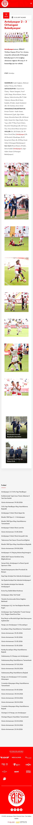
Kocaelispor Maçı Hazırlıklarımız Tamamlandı (16, 629)
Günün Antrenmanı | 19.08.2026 (12, 502)
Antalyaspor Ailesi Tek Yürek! (10, 595)
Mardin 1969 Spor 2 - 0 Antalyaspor (13, 517)
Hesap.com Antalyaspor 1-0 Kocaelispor (14, 625)
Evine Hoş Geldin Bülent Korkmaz (12, 591)
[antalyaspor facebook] (12, 809)
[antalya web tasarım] (10, 822)
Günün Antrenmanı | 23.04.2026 (12, 721)
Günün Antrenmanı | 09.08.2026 (12, 548)
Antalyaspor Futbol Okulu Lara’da (12, 528)
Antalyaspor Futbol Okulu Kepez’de (13, 513)
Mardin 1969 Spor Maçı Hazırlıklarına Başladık (16, 544)
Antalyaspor (9, 49)
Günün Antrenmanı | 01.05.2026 (12, 690)
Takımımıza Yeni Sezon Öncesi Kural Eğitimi (15, 540)
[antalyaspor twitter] (15, 809)
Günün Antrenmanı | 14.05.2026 (12, 637)
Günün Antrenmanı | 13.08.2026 (11, 532)
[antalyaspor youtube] (21, 809)
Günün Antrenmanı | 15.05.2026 (12, 633)
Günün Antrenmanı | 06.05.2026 (12, 668)
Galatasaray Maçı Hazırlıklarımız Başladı (14, 673)
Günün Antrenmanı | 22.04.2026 (12, 725)
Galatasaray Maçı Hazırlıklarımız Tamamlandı (16, 660)
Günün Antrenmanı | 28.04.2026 (12, 702)
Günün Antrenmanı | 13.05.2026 (11, 641)
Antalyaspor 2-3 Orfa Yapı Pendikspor (13, 492)
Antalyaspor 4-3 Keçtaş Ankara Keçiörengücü (16, 552)
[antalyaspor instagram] (18, 809)
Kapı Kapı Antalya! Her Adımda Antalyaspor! (16, 576)
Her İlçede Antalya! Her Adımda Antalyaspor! (16, 580)
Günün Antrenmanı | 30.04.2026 (12, 694)
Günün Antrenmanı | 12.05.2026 (12, 645)
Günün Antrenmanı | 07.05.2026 (12, 664)
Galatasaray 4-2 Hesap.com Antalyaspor (15, 656)
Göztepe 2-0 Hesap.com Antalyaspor (13, 713)
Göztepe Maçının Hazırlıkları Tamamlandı (15, 717)
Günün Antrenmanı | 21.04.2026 (12, 729)
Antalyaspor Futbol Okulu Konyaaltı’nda (14, 536)
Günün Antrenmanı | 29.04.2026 (12, 698)
